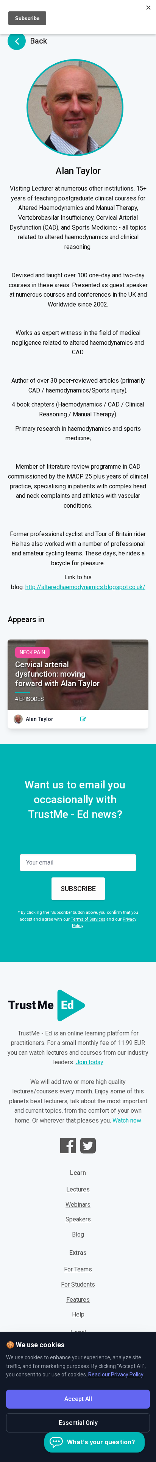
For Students (78, 1284)
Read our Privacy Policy (116, 1374)
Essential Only (78, 1422)
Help (78, 1314)
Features (78, 1299)
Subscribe (78, 889)
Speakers (78, 1219)
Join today (89, 1062)
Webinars (78, 1204)
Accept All (78, 1399)
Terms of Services (88, 919)
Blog (78, 1234)
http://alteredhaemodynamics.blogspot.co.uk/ (85, 587)
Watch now (126, 1120)
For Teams (78, 1269)
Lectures (78, 1189)
